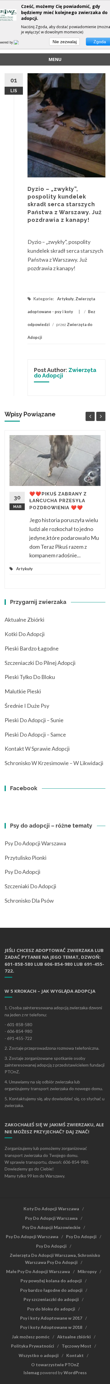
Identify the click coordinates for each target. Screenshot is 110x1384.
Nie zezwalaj (65, 41)
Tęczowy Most (76, 1345)
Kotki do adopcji (25, 634)
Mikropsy (87, 1271)
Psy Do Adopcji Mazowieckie (51, 1227)
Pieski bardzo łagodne (32, 648)
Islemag (31, 1372)
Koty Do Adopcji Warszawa (51, 1208)
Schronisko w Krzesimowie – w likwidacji (54, 763)
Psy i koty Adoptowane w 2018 (51, 1327)
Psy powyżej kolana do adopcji (51, 1280)
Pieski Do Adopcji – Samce (35, 734)
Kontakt (75, 1355)
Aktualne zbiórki (24, 619)
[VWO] (20, 42)
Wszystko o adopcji (39, 1355)
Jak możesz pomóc (31, 1336)
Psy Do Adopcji (81, 1236)
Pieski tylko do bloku (30, 676)
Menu (55, 59)
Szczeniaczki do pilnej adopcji (40, 662)
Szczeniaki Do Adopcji (30, 886)
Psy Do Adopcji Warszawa (35, 843)
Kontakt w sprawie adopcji (37, 748)
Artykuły (65, 298)
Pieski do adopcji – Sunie (34, 720)
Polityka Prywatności (32, 1345)
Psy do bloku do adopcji (51, 1308)
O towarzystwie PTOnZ (55, 1364)
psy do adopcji (22, 871)
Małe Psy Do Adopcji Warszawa (38, 1271)
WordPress (75, 1372)
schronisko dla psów (29, 900)
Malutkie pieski (23, 691)
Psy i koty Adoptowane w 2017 (51, 1318)
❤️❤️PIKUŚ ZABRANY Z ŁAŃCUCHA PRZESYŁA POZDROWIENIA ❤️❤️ (58, 500)
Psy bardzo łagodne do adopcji (51, 1290)
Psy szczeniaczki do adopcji (51, 1299)
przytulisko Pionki (25, 857)
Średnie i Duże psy (27, 705)
